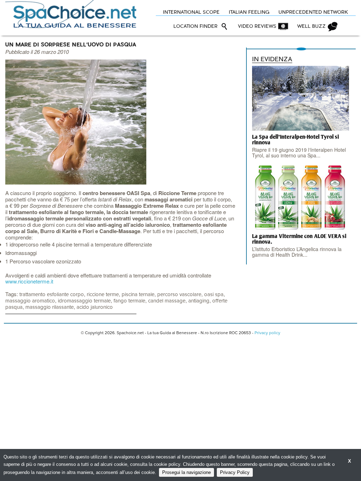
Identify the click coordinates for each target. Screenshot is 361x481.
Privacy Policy (235, 472)
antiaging (198, 301)
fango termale (129, 301)
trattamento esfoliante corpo (51, 294)
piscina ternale (138, 294)
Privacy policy (267, 333)
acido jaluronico (95, 307)
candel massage (166, 301)
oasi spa (214, 294)
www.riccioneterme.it (29, 281)
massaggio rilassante (49, 307)
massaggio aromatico (30, 301)
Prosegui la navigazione (186, 472)
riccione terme (103, 294)
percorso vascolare (179, 294)
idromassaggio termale (84, 301)
